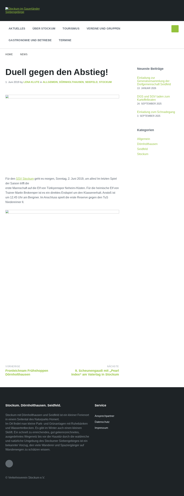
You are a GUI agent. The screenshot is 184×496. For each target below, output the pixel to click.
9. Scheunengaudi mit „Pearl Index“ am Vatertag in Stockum (95, 372)
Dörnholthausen (71, 82)
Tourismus (71, 28)
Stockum (105, 82)
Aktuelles (17, 28)
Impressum (101, 427)
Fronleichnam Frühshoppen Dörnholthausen (26, 372)
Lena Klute (31, 82)
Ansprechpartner (104, 415)
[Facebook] (9, 463)
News (23, 54)
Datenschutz (102, 421)
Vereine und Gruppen (103, 28)
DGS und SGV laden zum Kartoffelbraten (153, 98)
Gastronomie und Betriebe (30, 40)
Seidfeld (91, 82)
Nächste (113, 366)
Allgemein (50, 82)
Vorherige (12, 366)
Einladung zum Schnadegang (156, 111)
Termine (65, 40)
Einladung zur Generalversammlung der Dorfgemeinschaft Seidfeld (154, 81)
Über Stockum (44, 28)
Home (9, 54)
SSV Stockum (25, 178)
